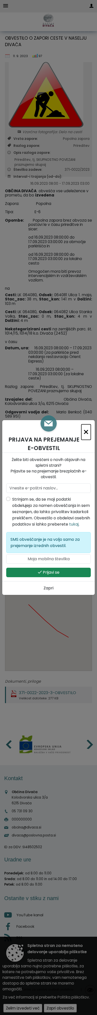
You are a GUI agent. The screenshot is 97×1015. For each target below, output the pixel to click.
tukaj (74, 524)
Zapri (48, 588)
